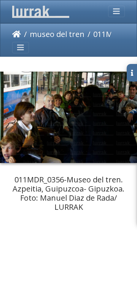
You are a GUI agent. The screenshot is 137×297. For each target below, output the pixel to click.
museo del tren (57, 34)
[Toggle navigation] (116, 11)
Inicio (16, 34)
